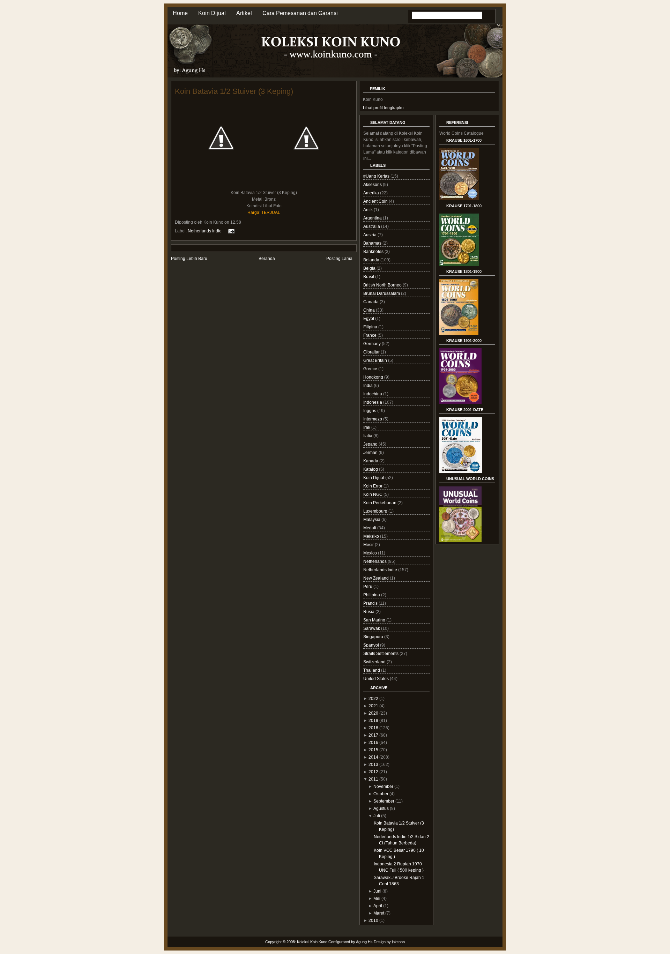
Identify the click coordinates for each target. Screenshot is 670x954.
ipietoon (398, 942)
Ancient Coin (376, 201)
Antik (368, 209)
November (383, 786)
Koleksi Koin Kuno (312, 942)
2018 (373, 727)
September (383, 801)
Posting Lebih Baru (189, 258)
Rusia (369, 611)
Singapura (373, 636)
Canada (371, 301)
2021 (373, 705)
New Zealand (376, 578)
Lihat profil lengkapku (383, 107)
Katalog (371, 469)
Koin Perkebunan (380, 502)
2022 (373, 698)
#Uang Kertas (376, 176)
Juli (376, 815)
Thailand (372, 670)
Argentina (373, 218)
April (377, 905)
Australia (372, 226)
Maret (378, 913)
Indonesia (373, 402)
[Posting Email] (230, 231)
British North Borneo (383, 285)
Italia (368, 435)
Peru (368, 586)
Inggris (370, 410)
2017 (373, 735)
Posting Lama (339, 258)
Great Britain (375, 360)
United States (376, 678)
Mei (376, 898)
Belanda (371, 260)
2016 (373, 742)
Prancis (371, 603)
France (370, 335)
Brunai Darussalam (382, 293)
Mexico (370, 553)
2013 (373, 764)
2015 (373, 749)
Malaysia (372, 519)
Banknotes (374, 251)
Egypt (369, 318)
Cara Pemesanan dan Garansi (300, 13)
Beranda (267, 258)
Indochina (373, 394)
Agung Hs (364, 942)
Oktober (380, 793)
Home (180, 13)
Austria (370, 234)
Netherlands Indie (205, 231)
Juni (377, 891)
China (369, 310)
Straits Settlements (381, 653)
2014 (373, 757)
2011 (373, 779)
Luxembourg (375, 511)
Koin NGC (373, 494)
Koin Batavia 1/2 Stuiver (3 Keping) (234, 91)
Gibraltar (372, 352)
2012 (373, 771)
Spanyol (371, 645)
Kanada (371, 461)
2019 (373, 720)
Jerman (371, 452)
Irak (367, 427)
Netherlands (375, 561)
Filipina (370, 327)
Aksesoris (373, 184)
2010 (373, 920)
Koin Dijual (212, 13)
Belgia (370, 268)
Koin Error (373, 486)
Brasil (369, 276)
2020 (373, 713)
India (368, 385)
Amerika (371, 193)
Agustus (381, 808)
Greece (370, 368)
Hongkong (373, 377)
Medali (370, 528)
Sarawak (372, 628)
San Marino (374, 620)
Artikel (244, 13)
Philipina (372, 594)
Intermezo (373, 419)
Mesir (369, 544)
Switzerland (375, 661)
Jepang (371, 444)
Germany (372, 343)
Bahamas (372, 243)
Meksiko (371, 536)
